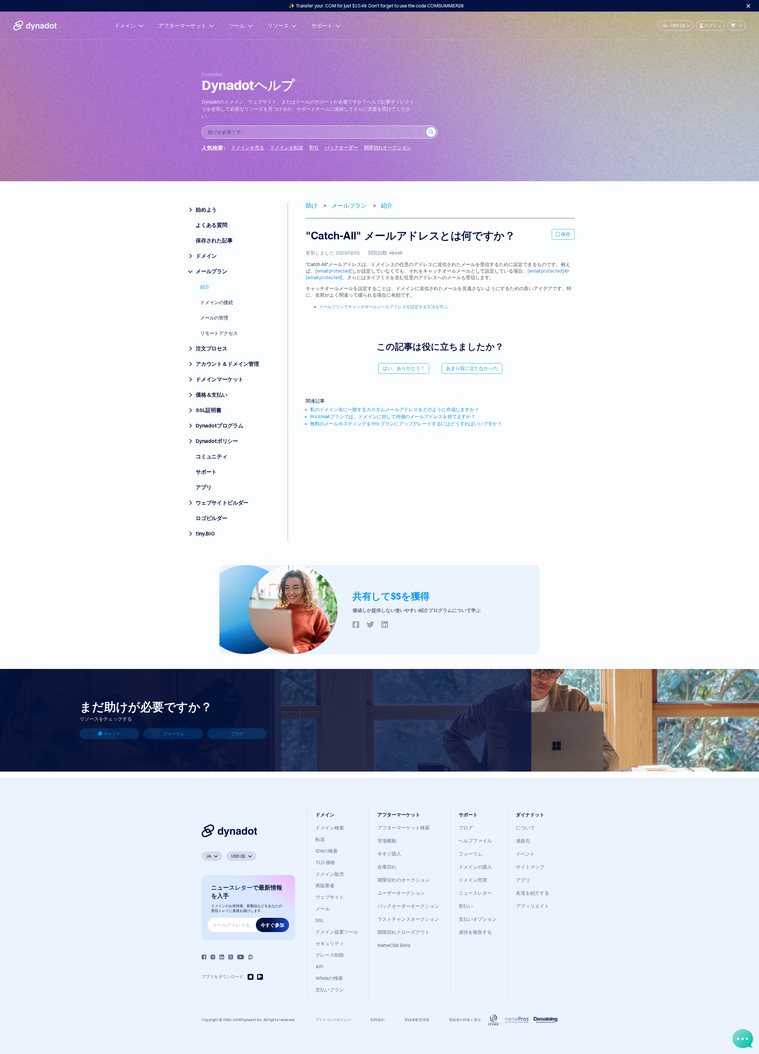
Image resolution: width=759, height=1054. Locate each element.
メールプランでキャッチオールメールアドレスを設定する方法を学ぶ (383, 306)
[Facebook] (204, 957)
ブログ (237, 733)
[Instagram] (213, 957)
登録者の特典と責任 (465, 1020)
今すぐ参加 (272, 925)
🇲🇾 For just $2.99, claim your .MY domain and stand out (376, 6)
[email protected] (333, 271)
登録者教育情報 (416, 1020)
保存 (565, 234)
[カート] (736, 25)
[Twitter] (230, 957)
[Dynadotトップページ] (35, 25)
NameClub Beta (393, 945)
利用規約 (377, 1020)
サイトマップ (530, 867)
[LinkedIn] (221, 957)
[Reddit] (250, 957)
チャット (112, 733)
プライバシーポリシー (333, 1020)
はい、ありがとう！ (403, 368)
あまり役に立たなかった (472, 368)
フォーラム (173, 733)
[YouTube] (240, 957)
